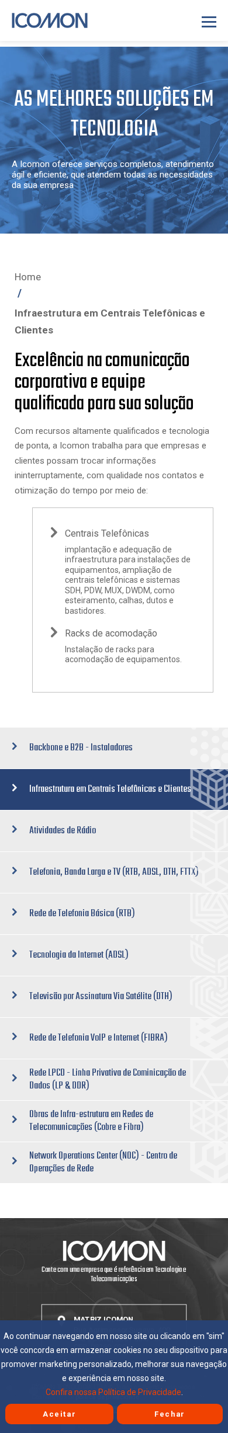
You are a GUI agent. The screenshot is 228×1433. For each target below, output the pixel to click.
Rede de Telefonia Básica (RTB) (82, 913)
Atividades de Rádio (62, 831)
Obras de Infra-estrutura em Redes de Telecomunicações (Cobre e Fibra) (91, 1121)
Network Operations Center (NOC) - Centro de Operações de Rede (103, 1162)
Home (28, 277)
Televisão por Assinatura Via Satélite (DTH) (100, 996)
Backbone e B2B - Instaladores (81, 748)
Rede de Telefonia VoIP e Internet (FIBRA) (98, 1038)
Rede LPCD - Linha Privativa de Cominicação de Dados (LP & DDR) (107, 1079)
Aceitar (59, 1414)
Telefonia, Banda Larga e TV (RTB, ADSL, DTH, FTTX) (114, 872)
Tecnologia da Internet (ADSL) (79, 955)
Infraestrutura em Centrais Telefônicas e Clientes (110, 789)
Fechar (169, 1414)
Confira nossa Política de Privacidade (113, 1392)
